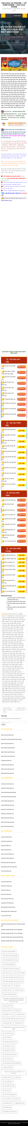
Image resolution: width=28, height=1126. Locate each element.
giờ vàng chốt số (7, 1006)
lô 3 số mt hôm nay (10, 591)
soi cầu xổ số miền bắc (9, 1094)
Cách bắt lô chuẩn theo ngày (11, 968)
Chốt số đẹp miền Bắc (9, 964)
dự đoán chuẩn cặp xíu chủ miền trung (7, 710)
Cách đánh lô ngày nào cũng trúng (13, 977)
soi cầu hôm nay (7, 1059)
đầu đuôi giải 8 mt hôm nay (8, 907)
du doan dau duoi (17, 616)
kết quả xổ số (20, 1014)
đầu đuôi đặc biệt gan (12, 655)
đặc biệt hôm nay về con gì (14, 619)
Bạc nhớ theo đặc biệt (9, 951)
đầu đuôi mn (7, 111)
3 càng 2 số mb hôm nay (7, 764)
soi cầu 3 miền (7, 1037)
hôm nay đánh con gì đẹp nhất (11, 1010)
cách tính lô (6, 973)
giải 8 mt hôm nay (10, 562)
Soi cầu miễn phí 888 (8, 1086)
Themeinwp (16, 1123)
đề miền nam (11, 115)
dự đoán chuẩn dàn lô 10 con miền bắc (12, 933)
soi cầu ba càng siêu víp (9, 1041)
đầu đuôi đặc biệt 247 (12, 640)
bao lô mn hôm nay (10, 514)
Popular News (17, 15)
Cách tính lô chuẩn (18, 973)
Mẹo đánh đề (19, 1023)
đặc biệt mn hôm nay (6, 841)
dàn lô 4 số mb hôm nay (7, 826)
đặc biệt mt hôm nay (10, 558)
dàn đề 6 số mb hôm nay (7, 813)
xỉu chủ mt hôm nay (10, 555)
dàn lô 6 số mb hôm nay (7, 735)
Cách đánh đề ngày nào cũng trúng (13, 981)
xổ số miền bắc (7, 1107)
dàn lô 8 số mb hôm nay (7, 743)
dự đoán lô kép (7, 990)
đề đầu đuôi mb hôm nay (7, 773)
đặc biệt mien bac (10, 625)
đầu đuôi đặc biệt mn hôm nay (9, 866)
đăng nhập (9, 718)
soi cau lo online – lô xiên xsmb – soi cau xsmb (14, 5)
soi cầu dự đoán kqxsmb (10, 1054)
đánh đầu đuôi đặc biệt (13, 636)
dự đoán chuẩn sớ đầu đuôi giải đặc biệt (14, 617)
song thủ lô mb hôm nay (7, 788)
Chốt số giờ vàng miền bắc (10, 956)
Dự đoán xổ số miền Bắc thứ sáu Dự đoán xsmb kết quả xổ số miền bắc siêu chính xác (14, 1000)
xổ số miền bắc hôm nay (10, 1111)
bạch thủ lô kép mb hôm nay (8, 792)
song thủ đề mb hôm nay (7, 805)
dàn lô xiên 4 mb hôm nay (8, 756)
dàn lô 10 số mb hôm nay (7, 769)
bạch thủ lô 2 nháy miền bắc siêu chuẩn (11, 739)
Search (3, 724)
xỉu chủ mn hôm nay (10, 500)
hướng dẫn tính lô (8, 1014)
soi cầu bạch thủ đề (8, 1050)
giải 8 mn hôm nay (10, 510)
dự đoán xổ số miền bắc (9, 994)
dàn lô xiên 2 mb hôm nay (8, 747)
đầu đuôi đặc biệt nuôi (12, 694)
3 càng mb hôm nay (10, 399)
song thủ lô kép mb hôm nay (8, 796)
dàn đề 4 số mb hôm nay (7, 809)
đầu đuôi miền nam (13, 117)
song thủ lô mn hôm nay (7, 858)
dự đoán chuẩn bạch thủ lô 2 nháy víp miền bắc (13, 925)
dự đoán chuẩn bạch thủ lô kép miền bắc (12, 941)
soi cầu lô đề (6, 1077)
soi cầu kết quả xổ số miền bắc (11, 1063)
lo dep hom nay (7, 1023)
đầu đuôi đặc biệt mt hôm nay (9, 911)
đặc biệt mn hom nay (14, 629)
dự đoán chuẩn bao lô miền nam (16, 601)
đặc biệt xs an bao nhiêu (13, 633)
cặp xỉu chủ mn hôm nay (7, 854)
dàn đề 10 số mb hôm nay (7, 822)
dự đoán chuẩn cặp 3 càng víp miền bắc (12, 937)
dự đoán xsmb (19, 990)
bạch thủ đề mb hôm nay (7, 800)
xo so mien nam (7, 1103)
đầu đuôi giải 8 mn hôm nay (8, 862)
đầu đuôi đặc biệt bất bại (13, 644)
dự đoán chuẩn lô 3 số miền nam (20, 709)
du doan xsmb (7, 985)
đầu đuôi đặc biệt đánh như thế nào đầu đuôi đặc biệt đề (14, 649)
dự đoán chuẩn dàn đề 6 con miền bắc (11, 929)
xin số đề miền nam (14, 702)
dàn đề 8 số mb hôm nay (7, 817)
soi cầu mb (17, 1077)
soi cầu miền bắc (7, 1081)
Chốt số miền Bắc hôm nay (10, 960)
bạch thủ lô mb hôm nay (7, 783)
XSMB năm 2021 (19, 1103)
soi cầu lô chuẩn (7, 1067)
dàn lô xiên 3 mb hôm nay (8, 752)
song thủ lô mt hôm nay (7, 902)
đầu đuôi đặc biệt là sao (13, 683)
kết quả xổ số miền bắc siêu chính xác (13, 1018)
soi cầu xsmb (6, 1090)
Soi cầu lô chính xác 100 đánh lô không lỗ (13, 1072)
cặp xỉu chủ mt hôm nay (7, 898)
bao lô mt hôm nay (10, 566)
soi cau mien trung (8, 1033)
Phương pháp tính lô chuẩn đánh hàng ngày (14, 1028)
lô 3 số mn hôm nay (10, 541)
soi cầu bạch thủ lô (8, 1046)
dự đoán (16, 985)
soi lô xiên (17, 1099)
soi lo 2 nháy (6, 1099)
